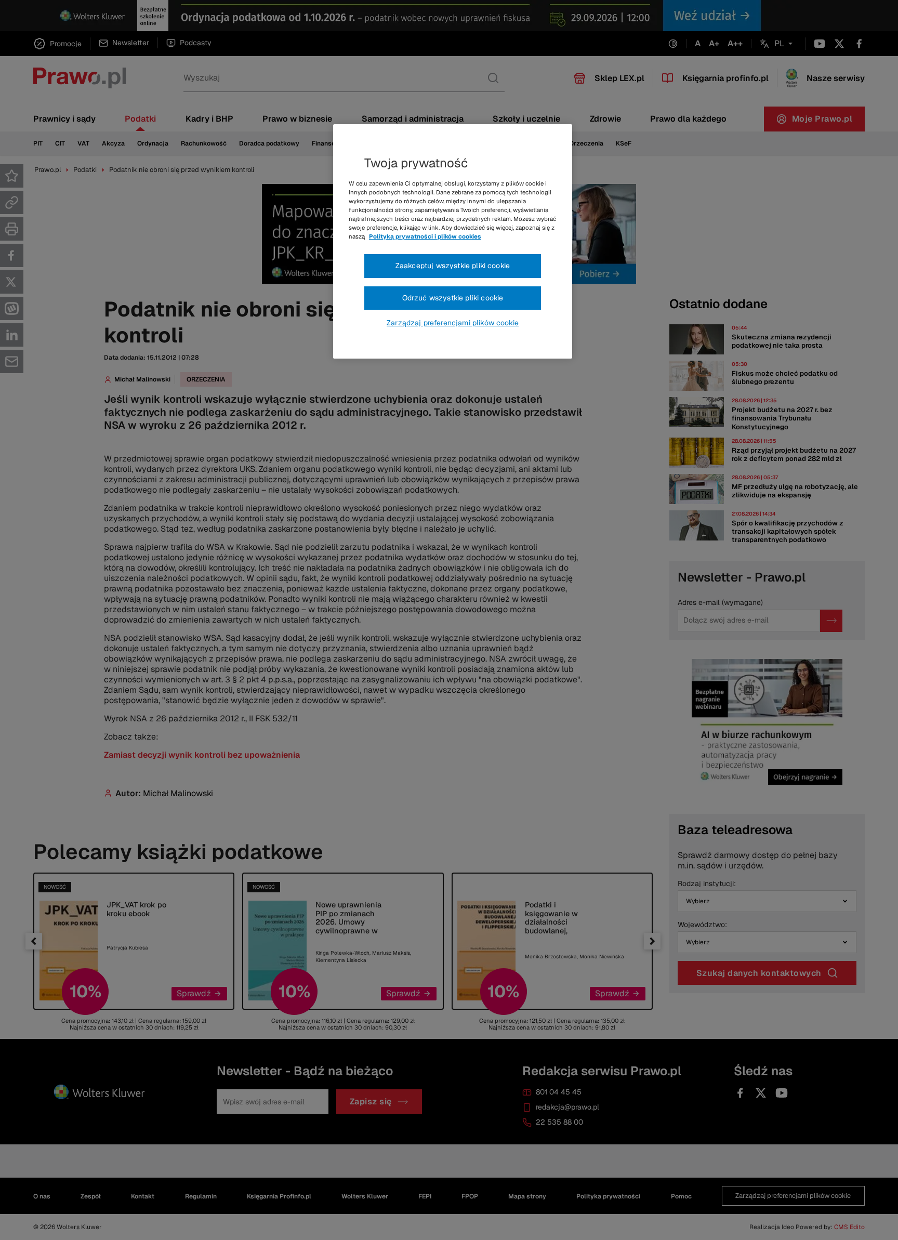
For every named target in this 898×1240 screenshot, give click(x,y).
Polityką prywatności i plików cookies (425, 236)
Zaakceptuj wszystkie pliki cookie (452, 265)
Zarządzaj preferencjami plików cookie (453, 322)
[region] (452, 241)
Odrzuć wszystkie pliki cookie (453, 297)
